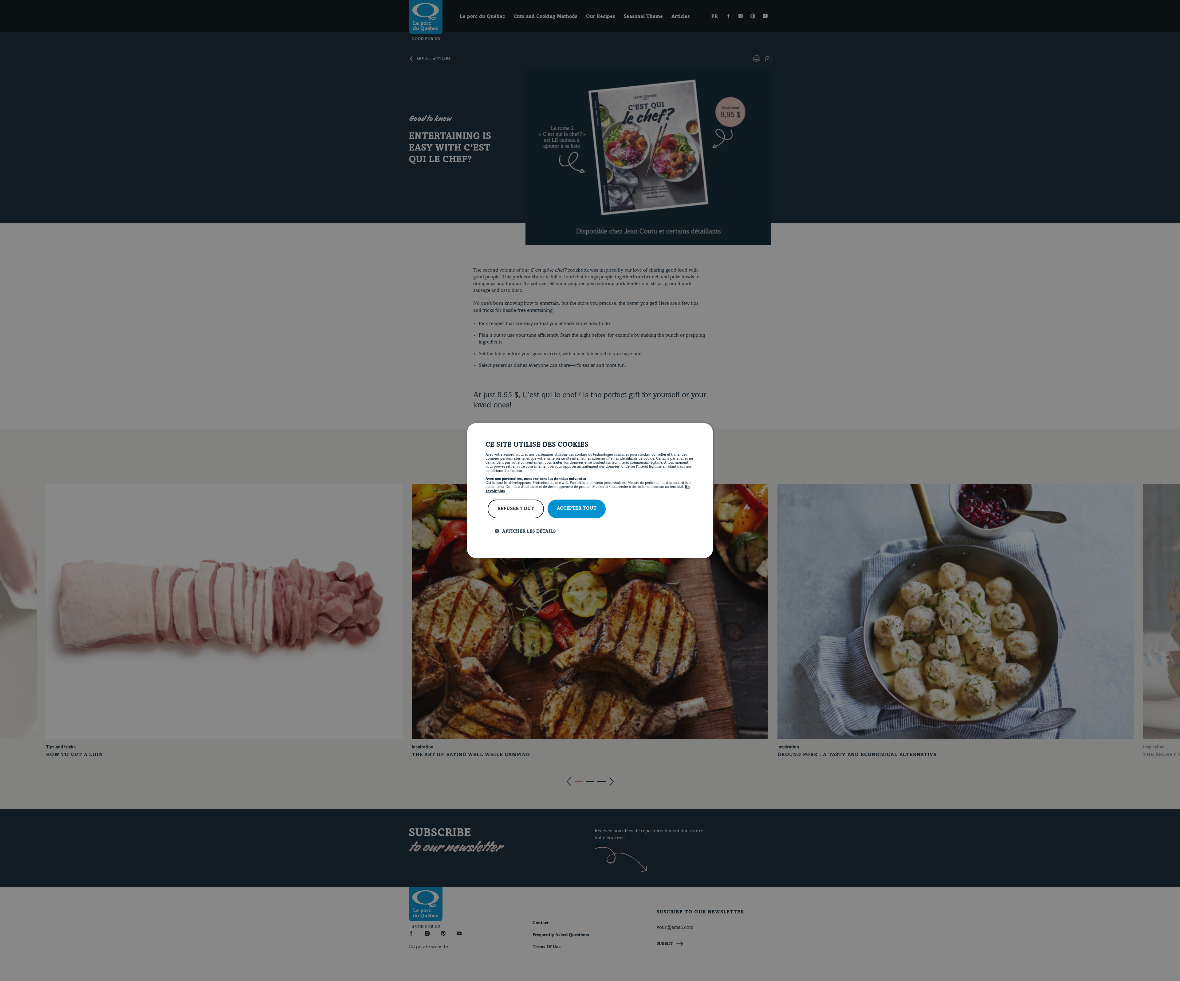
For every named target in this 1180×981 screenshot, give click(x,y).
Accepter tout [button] (576, 508)
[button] (594, 531)
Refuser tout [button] (516, 509)
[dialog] (590, 490)
